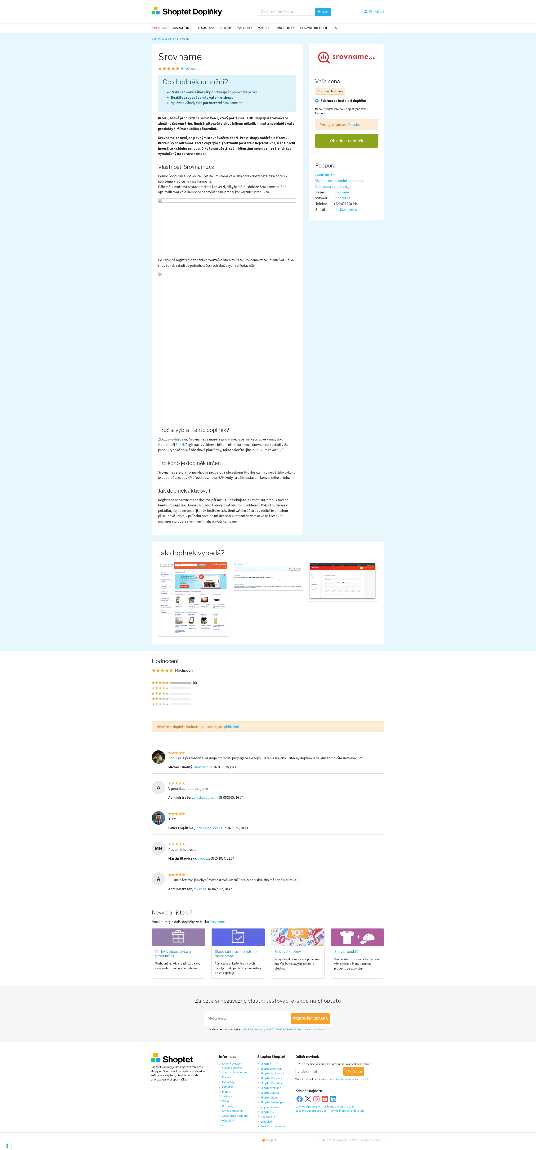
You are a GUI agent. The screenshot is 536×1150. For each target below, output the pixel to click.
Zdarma (322, 91)
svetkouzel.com (205, 797)
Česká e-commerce (272, 1126)
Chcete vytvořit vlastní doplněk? (232, 1065)
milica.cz (199, 889)
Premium (159, 28)
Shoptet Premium (271, 1068)
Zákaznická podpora (235, 1116)
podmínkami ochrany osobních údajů (262, 1029)
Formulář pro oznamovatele (347, 1111)
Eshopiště (266, 1121)
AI (336, 28)
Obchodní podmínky (308, 1106)
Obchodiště (267, 1117)
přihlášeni (231, 726)
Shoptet (265, 1064)
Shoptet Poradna (271, 1083)
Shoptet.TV (267, 1112)
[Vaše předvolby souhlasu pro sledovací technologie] (7, 1146)
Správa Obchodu (314, 28)
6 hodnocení (190, 68)
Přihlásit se (353, 1071)
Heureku (165, 444)
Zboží (179, 444)
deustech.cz (203, 767)
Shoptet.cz (342, 198)
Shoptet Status (270, 1093)
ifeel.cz (203, 858)
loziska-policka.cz (209, 828)
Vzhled (264, 28)
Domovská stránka (163, 38)
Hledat (323, 11)
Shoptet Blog (268, 1097)
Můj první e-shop (270, 1107)
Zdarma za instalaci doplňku (343, 100)
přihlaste (352, 124)
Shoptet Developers (235, 1072)
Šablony (245, 28)
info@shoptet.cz (346, 209)
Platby (226, 28)
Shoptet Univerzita (272, 1073)
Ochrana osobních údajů (333, 186)
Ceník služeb (325, 175)
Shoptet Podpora (271, 1078)
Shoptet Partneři (270, 1088)
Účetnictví (228, 1120)
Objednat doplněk (346, 140)
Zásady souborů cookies (311, 1111)
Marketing (182, 28)
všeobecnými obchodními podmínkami (306, 1029)
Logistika (206, 28)
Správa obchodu (232, 1111)
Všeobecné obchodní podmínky (339, 180)
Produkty (285, 28)
